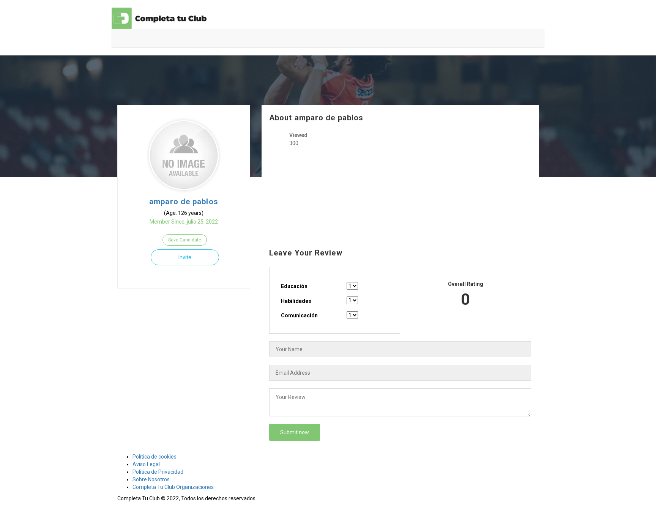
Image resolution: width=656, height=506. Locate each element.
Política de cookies (154, 457)
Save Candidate (184, 240)
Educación (294, 286)
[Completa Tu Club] (159, 18)
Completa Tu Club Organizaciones (173, 487)
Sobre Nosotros (151, 479)
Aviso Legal (146, 464)
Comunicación (299, 315)
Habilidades (296, 301)
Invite (184, 257)
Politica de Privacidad (157, 472)
